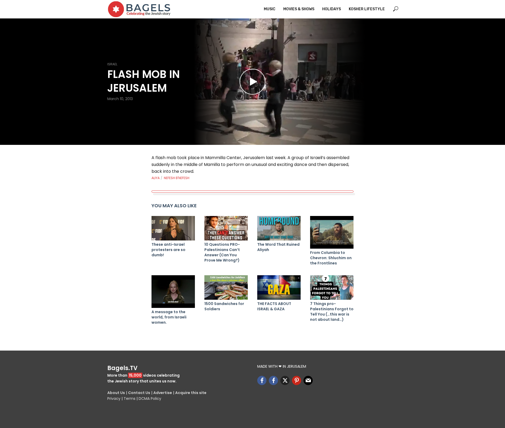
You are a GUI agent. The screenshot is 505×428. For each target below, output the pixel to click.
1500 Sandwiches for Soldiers (224, 306)
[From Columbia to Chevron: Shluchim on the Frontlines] (332, 232)
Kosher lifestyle (367, 9)
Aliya (156, 178)
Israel (112, 64)
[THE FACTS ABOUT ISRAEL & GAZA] (279, 287)
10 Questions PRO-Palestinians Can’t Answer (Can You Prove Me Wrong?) (222, 252)
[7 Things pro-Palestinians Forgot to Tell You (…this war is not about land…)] (332, 287)
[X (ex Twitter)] (285, 380)
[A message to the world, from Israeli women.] (173, 291)
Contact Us (139, 392)
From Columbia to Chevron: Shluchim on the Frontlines (331, 258)
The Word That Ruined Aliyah (278, 247)
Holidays (331, 9)
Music (269, 9)
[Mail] (308, 380)
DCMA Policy (150, 398)
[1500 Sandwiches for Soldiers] (226, 287)
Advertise (162, 392)
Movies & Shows (298, 9)
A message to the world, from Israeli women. (169, 317)
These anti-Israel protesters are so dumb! (168, 250)
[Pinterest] (296, 380)
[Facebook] (261, 380)
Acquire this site (190, 392)
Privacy (113, 398)
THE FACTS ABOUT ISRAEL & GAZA (274, 306)
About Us (116, 392)
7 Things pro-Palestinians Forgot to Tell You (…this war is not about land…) (332, 311)
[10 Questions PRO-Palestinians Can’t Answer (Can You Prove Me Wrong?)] (226, 228)
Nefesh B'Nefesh (176, 178)
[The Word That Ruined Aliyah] (279, 228)
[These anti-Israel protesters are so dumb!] (173, 228)
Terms (129, 398)
